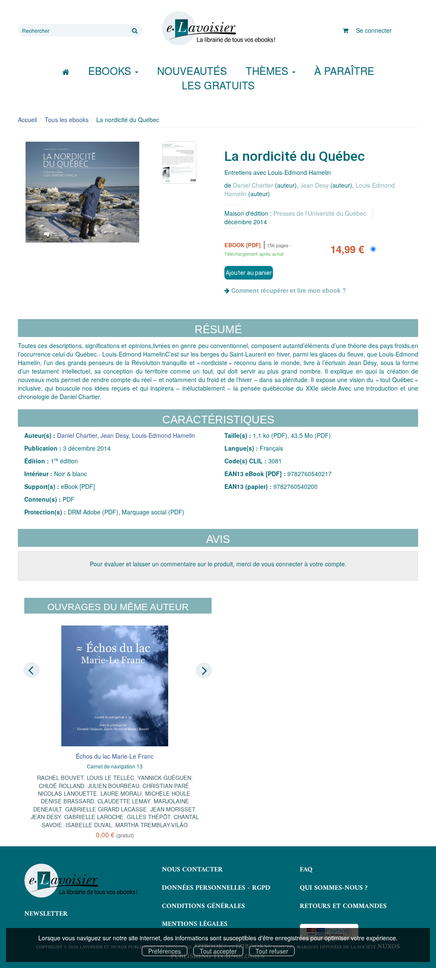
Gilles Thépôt (148, 817)
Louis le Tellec (110, 778)
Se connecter (374, 30)
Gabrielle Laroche (93, 817)
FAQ (306, 870)
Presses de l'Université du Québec (319, 213)
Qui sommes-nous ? (333, 888)
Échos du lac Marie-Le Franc (115, 756)
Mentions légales (194, 924)
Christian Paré (166, 786)
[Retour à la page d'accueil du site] (217, 28)
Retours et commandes (343, 906)
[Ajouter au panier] (248, 273)
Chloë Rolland (61, 786)
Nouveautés (192, 70)
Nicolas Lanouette (67, 793)
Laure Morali (121, 793)
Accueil (27, 119)
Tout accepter (218, 951)
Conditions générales (203, 906)
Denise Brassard (67, 801)
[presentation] (31, 669)
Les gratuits (218, 84)
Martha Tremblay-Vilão (151, 825)
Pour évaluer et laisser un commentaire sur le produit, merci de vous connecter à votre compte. (218, 564)
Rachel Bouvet (60, 778)
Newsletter (46, 914)
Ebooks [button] (111, 70)
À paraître (344, 70)
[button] (82, 192)
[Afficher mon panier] (345, 30)
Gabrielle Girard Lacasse (106, 809)
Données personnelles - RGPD (216, 888)
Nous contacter (192, 870)
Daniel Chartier (253, 185)
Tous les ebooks (67, 119)
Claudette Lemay (124, 801)
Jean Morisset (172, 809)
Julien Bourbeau (113, 786)
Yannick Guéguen (164, 778)
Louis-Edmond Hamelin (163, 435)
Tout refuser (271, 951)
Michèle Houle (167, 793)
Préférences (164, 951)
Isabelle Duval (89, 825)
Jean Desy (314, 185)
